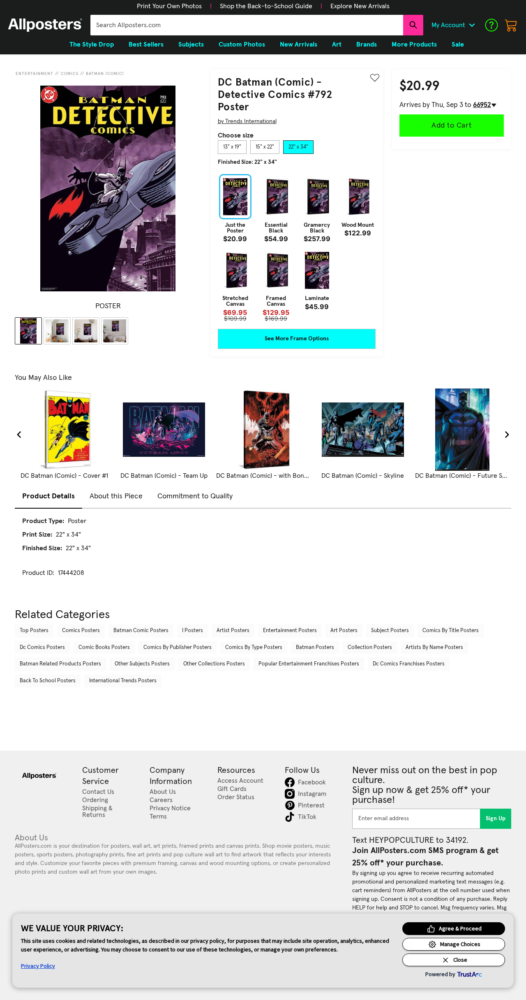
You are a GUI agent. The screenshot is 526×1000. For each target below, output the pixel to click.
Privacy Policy (38, 966)
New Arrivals (298, 44)
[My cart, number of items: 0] (511, 25)
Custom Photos (242, 44)
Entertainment (34, 74)
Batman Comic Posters (140, 630)
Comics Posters (81, 630)
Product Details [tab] (48, 496)
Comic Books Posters (104, 647)
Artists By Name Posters (434, 647)
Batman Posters (315, 647)
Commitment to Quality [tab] (195, 496)
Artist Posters (233, 630)
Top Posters (34, 630)
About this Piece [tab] (116, 496)
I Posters (192, 630)
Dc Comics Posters (42, 647)
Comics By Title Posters (450, 630)
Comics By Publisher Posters (177, 647)
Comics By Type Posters (253, 647)
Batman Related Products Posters (60, 664)
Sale (458, 44)
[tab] (232, 147)
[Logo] (45, 25)
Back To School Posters (48, 681)
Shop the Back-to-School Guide (266, 6)
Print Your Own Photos (169, 6)
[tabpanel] (297, 248)
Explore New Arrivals (360, 6)
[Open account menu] (471, 25)
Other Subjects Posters (142, 664)
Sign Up (496, 818)
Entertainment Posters (290, 630)
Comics (69, 74)
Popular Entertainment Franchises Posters (308, 664)
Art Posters (344, 630)
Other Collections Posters (214, 664)
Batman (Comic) (105, 74)
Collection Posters (370, 647)
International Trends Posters (123, 681)
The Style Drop (91, 44)
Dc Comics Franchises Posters (409, 664)
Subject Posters (390, 630)
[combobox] (246, 25)
